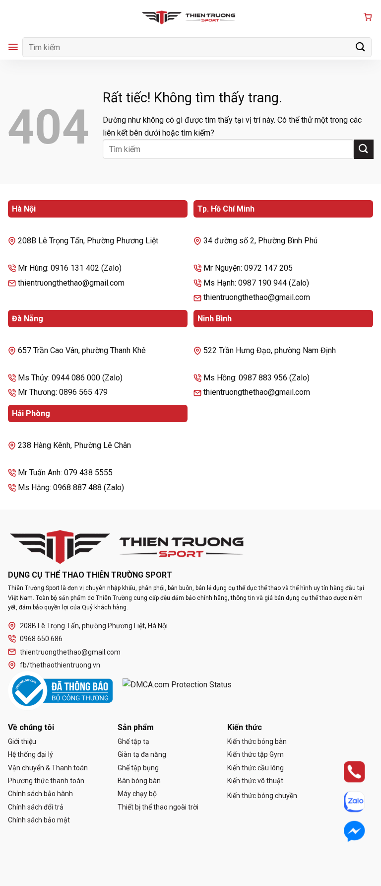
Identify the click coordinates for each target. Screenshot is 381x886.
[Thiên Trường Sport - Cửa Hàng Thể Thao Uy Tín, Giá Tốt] (190, 17)
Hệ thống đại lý (30, 754)
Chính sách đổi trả (36, 807)
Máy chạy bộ (137, 794)
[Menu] (13, 47)
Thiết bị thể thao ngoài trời (158, 807)
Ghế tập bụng (138, 768)
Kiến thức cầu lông (255, 768)
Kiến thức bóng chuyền (262, 796)
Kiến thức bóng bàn (257, 741)
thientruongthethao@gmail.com (70, 652)
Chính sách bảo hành (40, 794)
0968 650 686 (41, 639)
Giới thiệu (22, 741)
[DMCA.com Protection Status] (177, 690)
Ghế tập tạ (133, 741)
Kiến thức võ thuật (255, 781)
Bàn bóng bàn (139, 781)
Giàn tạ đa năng (142, 754)
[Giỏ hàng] (368, 17)
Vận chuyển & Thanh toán (48, 768)
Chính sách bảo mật (39, 820)
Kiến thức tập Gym (255, 754)
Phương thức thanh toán (46, 781)
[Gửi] (361, 47)
